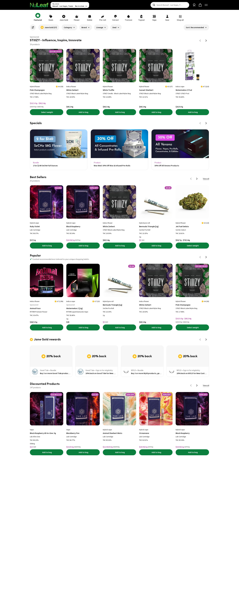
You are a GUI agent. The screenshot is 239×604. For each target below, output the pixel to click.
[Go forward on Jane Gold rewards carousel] (206, 340)
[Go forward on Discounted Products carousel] (197, 385)
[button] (69, 28)
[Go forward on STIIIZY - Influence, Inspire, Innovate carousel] (206, 41)
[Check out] (200, 5)
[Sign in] (194, 5)
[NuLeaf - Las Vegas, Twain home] (39, 5)
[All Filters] (33, 27)
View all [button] (206, 178)
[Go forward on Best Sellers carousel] (197, 179)
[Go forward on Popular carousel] (206, 257)
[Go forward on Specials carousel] (206, 123)
